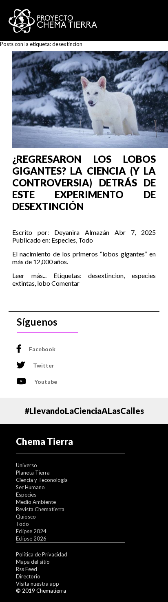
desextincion (106, 275)
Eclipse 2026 (31, 538)
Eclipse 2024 (31, 531)
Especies (63, 240)
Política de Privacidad (41, 554)
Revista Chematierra (40, 509)
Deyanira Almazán (81, 232)
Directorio (28, 576)
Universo (26, 465)
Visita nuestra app (37, 583)
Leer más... (29, 275)
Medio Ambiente (36, 502)
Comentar (65, 283)
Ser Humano (30, 487)
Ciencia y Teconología (42, 480)
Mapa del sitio (33, 561)
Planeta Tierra (33, 472)
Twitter (43, 365)
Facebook (42, 349)
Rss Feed (26, 569)
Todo (85, 240)
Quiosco (26, 516)
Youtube (45, 381)
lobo (43, 283)
